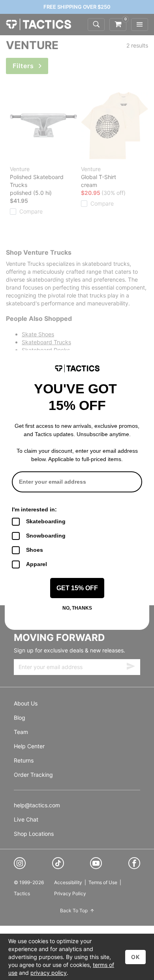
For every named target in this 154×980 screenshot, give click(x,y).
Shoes (34, 550)
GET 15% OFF (77, 588)
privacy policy (48, 972)
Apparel (36, 564)
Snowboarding (46, 535)
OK (135, 956)
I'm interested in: (34, 509)
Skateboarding (46, 521)
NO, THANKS (77, 608)
